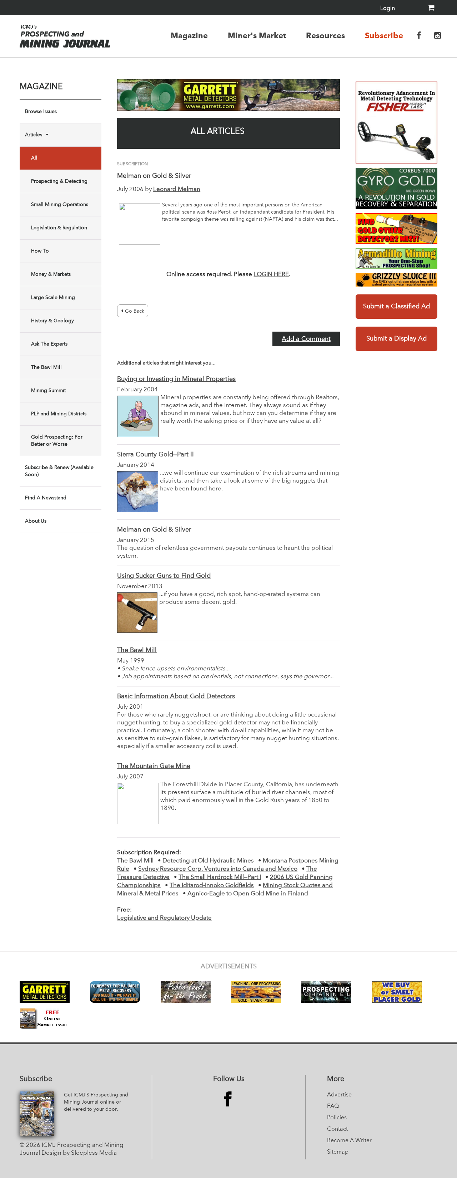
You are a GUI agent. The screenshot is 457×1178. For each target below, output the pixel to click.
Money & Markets (51, 274)
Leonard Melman (176, 189)
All (34, 158)
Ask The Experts (49, 344)
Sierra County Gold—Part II (155, 454)
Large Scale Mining (53, 297)
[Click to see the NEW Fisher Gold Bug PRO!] (396, 122)
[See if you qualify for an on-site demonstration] (396, 188)
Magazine (189, 35)
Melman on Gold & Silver (154, 530)
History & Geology (52, 320)
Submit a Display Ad (396, 339)
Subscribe (384, 35)
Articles (33, 134)
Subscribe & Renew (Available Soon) (59, 471)
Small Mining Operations (59, 204)
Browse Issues (41, 111)
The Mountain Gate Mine (153, 766)
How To (40, 251)
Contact (337, 1129)
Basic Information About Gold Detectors (176, 696)
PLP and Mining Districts (58, 413)
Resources (325, 35)
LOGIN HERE (271, 275)
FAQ (333, 1106)
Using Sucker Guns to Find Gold (164, 576)
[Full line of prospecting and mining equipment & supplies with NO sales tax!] (396, 258)
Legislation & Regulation (59, 227)
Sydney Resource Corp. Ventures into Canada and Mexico (217, 869)
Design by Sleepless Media (79, 1153)
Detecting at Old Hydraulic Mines (208, 861)
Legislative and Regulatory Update (164, 918)
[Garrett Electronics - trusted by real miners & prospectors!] (228, 95)
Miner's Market (257, 35)
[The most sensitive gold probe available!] (396, 228)
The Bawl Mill (46, 367)
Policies (337, 1118)
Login (387, 8)
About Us (35, 521)
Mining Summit (48, 390)
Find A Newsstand (45, 497)
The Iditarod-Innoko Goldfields (212, 886)
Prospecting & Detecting (59, 181)
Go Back (134, 311)
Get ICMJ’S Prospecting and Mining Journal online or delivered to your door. (96, 1102)
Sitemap (337, 1152)
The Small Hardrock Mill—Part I (220, 877)
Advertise (339, 1095)
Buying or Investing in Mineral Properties (176, 379)
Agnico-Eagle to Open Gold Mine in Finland (247, 894)
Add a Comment (306, 339)
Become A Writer (349, 1141)
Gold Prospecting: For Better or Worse (56, 441)
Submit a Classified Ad (396, 306)
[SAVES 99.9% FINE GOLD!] (396, 280)
